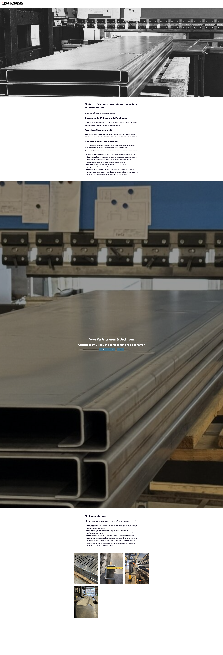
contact (120, 349)
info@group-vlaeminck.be (107, 349)
